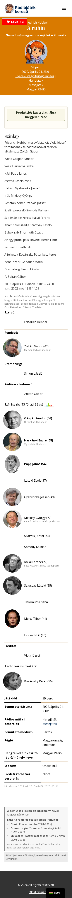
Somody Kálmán (35, 547)
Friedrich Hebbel (35, 322)
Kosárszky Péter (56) (38, 681)
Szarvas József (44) (37, 536)
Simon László (33, 373)
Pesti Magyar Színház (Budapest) (41, 565)
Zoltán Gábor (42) (36, 346)
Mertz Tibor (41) (35, 619)
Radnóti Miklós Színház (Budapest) (42, 521)
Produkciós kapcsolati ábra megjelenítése (36, 115)
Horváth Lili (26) (35, 635)
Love (17, 22)
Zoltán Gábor (33, 394)
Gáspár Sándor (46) (38, 418)
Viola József (32, 655)
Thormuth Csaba (36, 602)
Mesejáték (36, 85)
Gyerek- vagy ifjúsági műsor (35, 76)
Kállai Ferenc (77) (35, 562)
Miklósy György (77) (38, 518)
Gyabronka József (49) (39, 497)
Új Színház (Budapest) (35, 422)
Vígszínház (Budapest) (35, 444)
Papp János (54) (35, 464)
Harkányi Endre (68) (38, 440)
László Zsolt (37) (35, 480)
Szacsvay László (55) (38, 585)
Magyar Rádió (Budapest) (37, 350)
